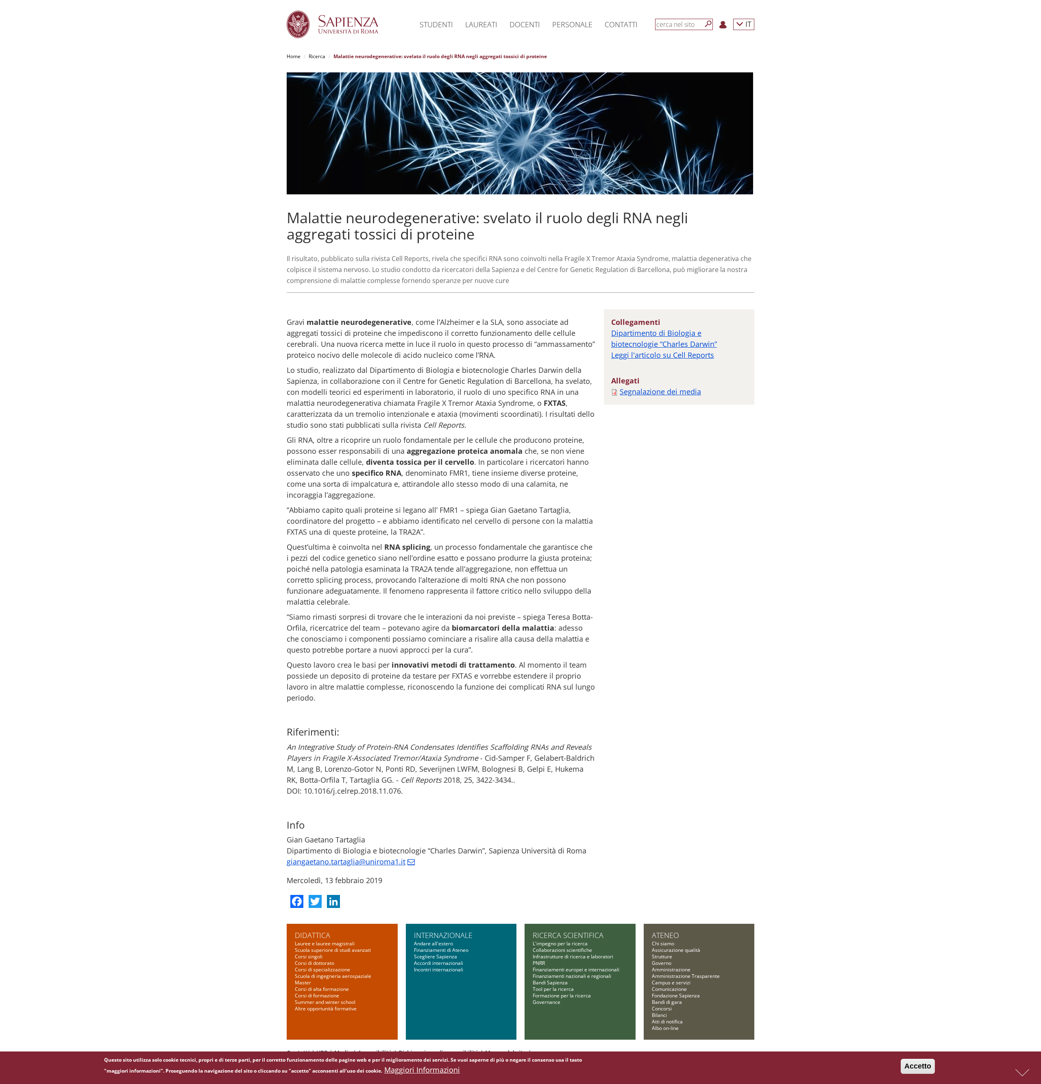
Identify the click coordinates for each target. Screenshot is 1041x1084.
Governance (546, 1002)
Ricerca (317, 56)
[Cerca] (708, 24)
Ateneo (665, 935)
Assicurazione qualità (676, 950)
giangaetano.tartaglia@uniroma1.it (346, 861)
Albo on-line (665, 1028)
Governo (661, 963)
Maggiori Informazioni (422, 1070)
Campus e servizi (671, 982)
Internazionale (443, 935)
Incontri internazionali (438, 969)
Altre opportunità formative (326, 1008)
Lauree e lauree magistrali (325, 943)
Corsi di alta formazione (322, 989)
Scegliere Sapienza (435, 956)
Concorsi (662, 1008)
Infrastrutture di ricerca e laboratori (573, 956)
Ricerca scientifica (568, 935)
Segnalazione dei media (660, 391)
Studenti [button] (436, 24)
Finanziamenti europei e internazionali (576, 969)
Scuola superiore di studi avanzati (333, 950)
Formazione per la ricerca (562, 995)
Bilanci (659, 1015)
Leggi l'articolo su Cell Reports (662, 355)
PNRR (539, 963)
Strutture (662, 956)
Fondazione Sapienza (676, 995)
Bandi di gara (667, 1002)
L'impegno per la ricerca (560, 943)
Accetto (917, 1066)
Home (294, 56)
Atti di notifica (667, 1021)
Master (303, 982)
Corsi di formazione (317, 995)
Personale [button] (572, 24)
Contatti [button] (621, 24)
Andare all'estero (433, 943)
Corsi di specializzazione (322, 969)
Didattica (312, 935)
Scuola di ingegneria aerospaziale (333, 976)
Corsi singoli (308, 956)
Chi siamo (663, 943)
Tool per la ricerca (553, 989)
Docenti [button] (525, 24)
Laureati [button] (481, 24)
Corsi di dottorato (314, 963)
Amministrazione (671, 969)
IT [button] (747, 23)
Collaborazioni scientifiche (562, 950)
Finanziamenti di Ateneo (441, 950)
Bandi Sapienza (550, 982)
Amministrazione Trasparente (686, 976)
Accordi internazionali (438, 963)
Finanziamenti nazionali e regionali (572, 976)
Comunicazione (669, 989)
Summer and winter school (325, 1002)
